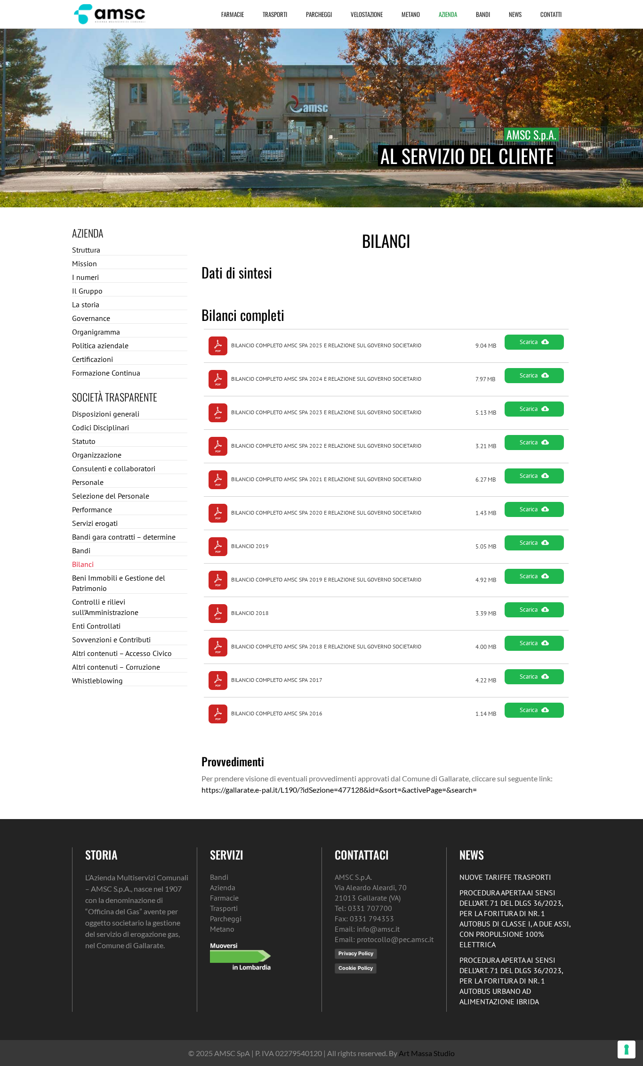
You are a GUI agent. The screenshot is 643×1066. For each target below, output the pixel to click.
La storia (85, 304)
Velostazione (367, 14)
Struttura (86, 249)
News (515, 14)
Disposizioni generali (105, 413)
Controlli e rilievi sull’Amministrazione (105, 607)
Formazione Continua (106, 372)
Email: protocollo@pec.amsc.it (384, 939)
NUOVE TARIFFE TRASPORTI (505, 877)
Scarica (529, 342)
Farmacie (232, 14)
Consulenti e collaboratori (113, 468)
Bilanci (83, 564)
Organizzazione (96, 454)
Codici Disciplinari (100, 427)
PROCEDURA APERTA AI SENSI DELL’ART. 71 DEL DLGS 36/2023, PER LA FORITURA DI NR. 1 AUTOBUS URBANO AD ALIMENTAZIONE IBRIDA (511, 980)
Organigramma (96, 331)
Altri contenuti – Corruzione (116, 667)
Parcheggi (319, 14)
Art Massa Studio (427, 1053)
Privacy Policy (355, 953)
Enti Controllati (96, 626)
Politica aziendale (100, 345)
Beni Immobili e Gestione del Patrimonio (118, 583)
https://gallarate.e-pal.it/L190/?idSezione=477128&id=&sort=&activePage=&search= (339, 789)
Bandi (483, 14)
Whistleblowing (97, 680)
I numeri (85, 277)
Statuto (84, 441)
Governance (91, 318)
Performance (92, 509)
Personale (88, 482)
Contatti (551, 14)
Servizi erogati (95, 523)
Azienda (448, 14)
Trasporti (275, 14)
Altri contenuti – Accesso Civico (122, 653)
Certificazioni (92, 359)
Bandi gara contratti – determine (124, 536)
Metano (411, 14)
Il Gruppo (87, 290)
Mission (84, 263)
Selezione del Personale (110, 495)
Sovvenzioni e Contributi (111, 639)
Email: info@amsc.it (367, 929)
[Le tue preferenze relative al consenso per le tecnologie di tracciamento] (626, 1049)
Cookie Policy (355, 968)
